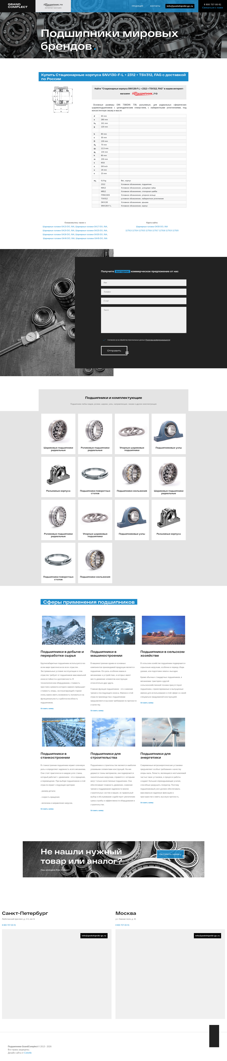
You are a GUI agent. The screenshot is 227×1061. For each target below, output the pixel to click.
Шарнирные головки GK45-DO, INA (91, 238)
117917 (155, 230)
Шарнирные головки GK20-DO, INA (58, 230)
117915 (142, 230)
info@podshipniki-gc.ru (180, 6)
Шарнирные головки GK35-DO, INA (91, 234)
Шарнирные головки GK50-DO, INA (152, 226)
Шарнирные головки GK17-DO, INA (91, 226)
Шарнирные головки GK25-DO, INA (91, 230)
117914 (135, 230)
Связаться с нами (212, 8)
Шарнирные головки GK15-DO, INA (58, 226)
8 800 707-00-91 (212, 4)
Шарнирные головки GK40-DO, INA (59, 238)
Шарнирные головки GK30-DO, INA (58, 234)
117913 (128, 230)
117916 (149, 230)
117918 (162, 230)
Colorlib (28, 1053)
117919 (169, 230)
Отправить (114, 350)
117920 (175, 230)
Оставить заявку (47, 708)
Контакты (155, 6)
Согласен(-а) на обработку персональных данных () (139, 340)
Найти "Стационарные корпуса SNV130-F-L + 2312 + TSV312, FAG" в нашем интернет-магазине (139, 91)
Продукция (137, 6)
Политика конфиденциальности (158, 340)
